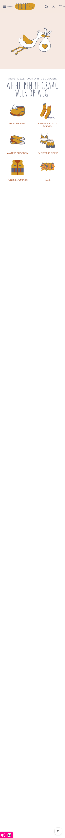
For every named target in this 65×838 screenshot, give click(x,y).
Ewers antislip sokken (47, 125)
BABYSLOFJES (17, 123)
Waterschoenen (17, 153)
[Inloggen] (53, 7)
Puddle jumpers (17, 180)
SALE (47, 180)
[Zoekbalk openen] (46, 7)
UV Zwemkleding (47, 153)
